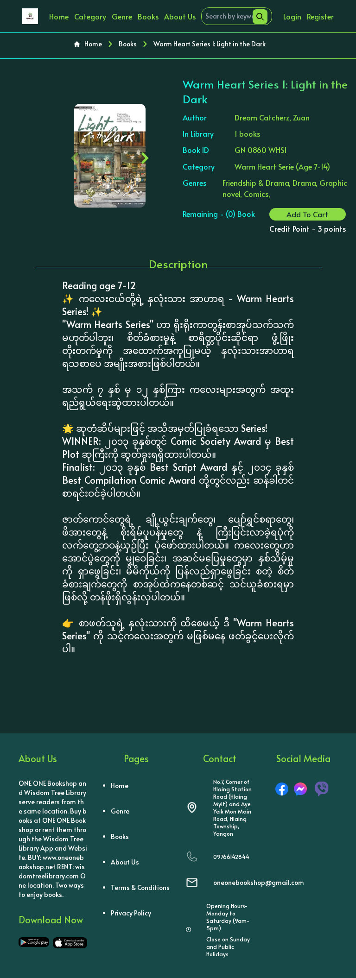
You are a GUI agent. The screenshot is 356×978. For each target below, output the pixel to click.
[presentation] (75, 156)
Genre (122, 16)
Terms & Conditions (140, 887)
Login (292, 16)
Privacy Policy (131, 913)
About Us (180, 16)
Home (59, 16)
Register (320, 16)
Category (90, 16)
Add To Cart (307, 214)
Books (148, 16)
